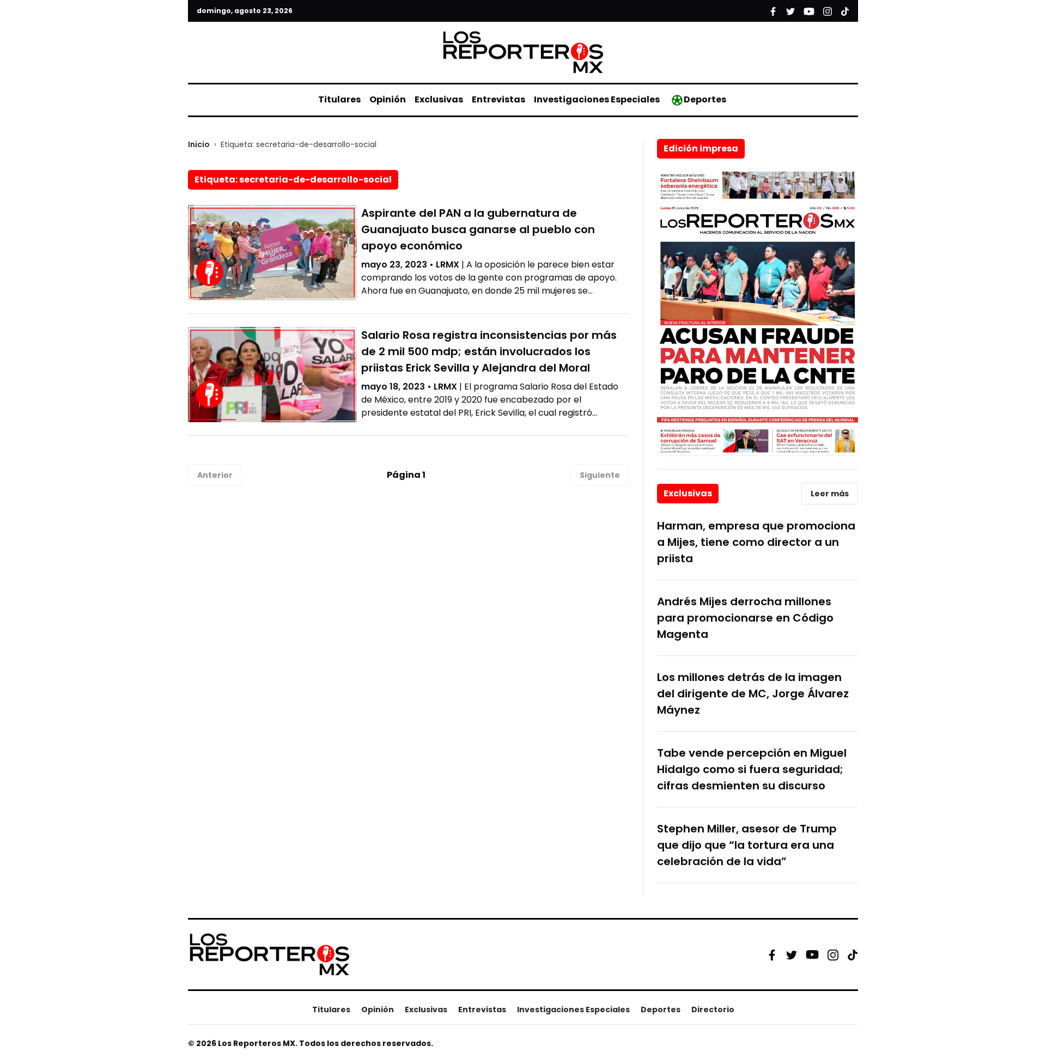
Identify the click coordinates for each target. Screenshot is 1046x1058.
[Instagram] (833, 954)
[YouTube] (812, 955)
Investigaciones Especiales (597, 99)
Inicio (199, 144)
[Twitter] (791, 954)
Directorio (712, 1009)
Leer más (830, 493)
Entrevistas (498, 99)
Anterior (215, 475)
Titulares (339, 99)
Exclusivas (439, 99)
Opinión (387, 99)
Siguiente (600, 475)
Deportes (705, 99)
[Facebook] (772, 954)
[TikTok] (852, 954)
